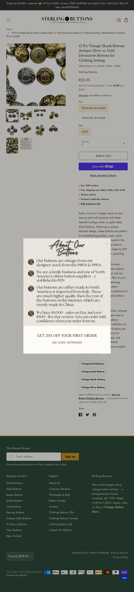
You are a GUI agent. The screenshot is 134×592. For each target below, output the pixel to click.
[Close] (106, 243)
